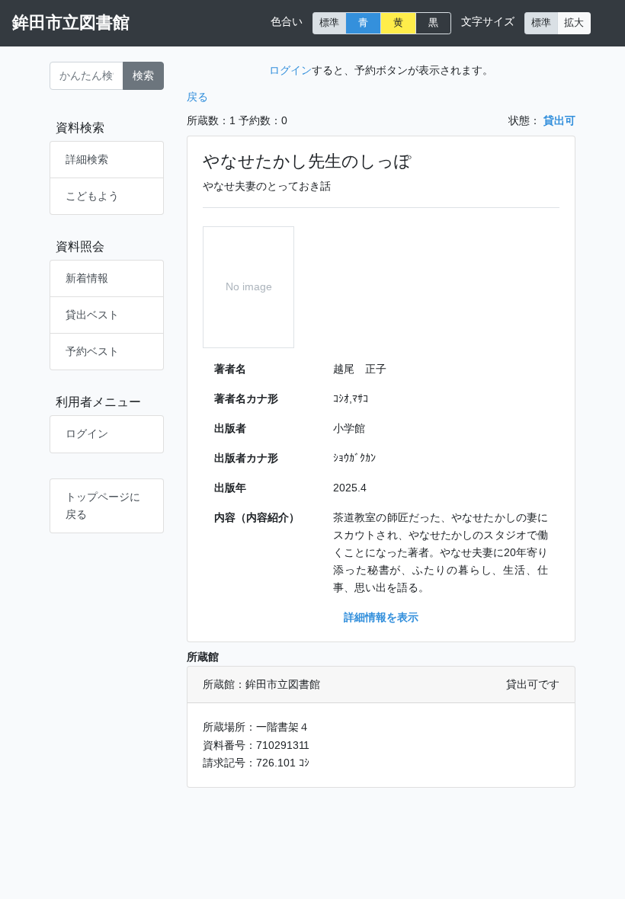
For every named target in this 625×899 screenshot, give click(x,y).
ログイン (87, 433)
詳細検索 (87, 159)
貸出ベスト (92, 315)
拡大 (574, 23)
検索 (143, 75)
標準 (329, 23)
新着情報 (87, 278)
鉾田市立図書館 (71, 22)
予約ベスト (92, 351)
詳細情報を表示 (381, 617)
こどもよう (92, 196)
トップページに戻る (103, 505)
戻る (197, 97)
